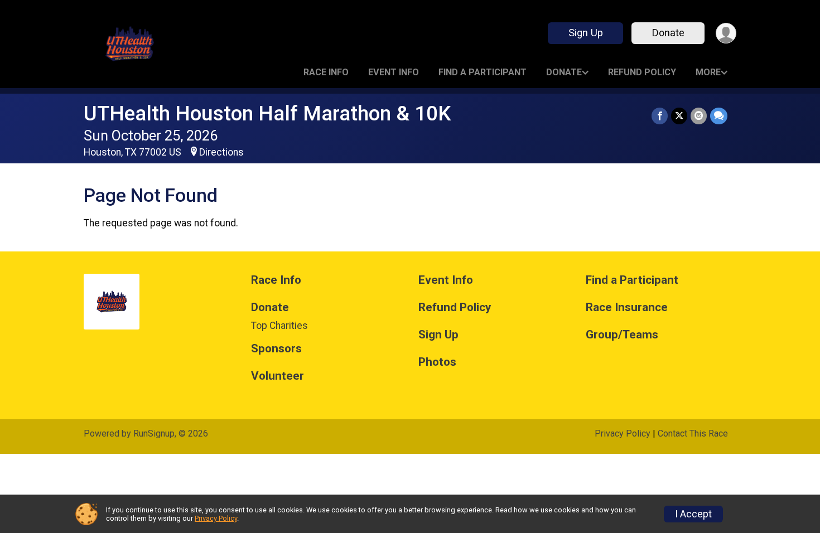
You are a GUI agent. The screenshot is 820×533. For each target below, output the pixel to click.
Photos (437, 362)
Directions (221, 152)
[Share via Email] (699, 116)
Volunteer (277, 376)
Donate (668, 32)
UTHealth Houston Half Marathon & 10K (267, 113)
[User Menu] (726, 33)
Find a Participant (482, 72)
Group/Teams (622, 334)
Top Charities (279, 325)
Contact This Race (693, 433)
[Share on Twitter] (679, 116)
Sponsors (276, 348)
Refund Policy (642, 72)
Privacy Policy (622, 433)
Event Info (393, 72)
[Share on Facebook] (660, 116)
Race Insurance (627, 307)
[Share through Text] (718, 116)
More (708, 72)
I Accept (693, 514)
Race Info (326, 72)
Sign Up (585, 32)
